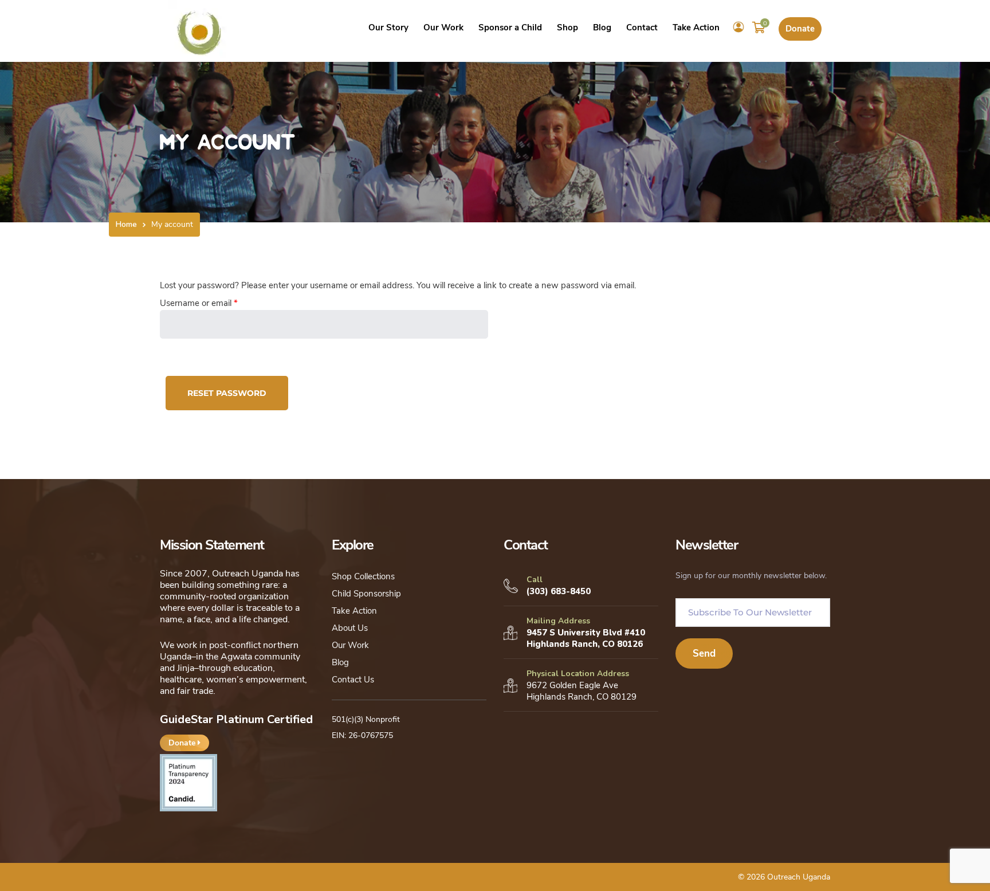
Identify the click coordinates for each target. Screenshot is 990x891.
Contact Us (353, 679)
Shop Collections (363, 576)
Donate (800, 28)
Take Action (354, 611)
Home (126, 224)
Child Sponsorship (366, 593)
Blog (340, 662)
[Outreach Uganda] (199, 30)
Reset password (226, 393)
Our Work (350, 645)
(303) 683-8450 (559, 591)
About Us (350, 628)
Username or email (216, 303)
